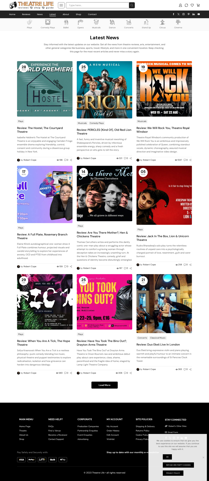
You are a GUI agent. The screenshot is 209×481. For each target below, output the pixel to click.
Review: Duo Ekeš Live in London (158, 344)
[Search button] (132, 5)
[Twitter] (178, 14)
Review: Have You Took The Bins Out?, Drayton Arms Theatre (102, 342)
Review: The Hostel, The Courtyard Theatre (40, 130)
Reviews (26, 14)
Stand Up (146, 27)
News (40, 14)
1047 (179, 160)
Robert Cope (30, 160)
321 (120, 158)
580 (61, 373)
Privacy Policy (173, 473)
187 (120, 268)
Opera (80, 27)
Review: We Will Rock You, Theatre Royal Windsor (163, 130)
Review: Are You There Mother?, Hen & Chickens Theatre (102, 234)
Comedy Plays (48, 27)
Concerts (128, 27)
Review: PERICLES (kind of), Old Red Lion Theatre (104, 131)
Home (12, 14)
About (66, 14)
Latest (52, 14)
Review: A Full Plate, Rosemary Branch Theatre (42, 236)
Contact (92, 14)
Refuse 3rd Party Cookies (178, 465)
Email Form (173, 432)
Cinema (178, 27)
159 (61, 266)
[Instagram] (183, 14)
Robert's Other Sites (177, 426)
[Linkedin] (194, 14)
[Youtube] (199, 14)
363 (180, 369)
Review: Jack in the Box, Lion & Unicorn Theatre (162, 238)
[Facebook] (173, 14)
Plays (29, 27)
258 (180, 264)
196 (61, 160)
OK (167, 457)
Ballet (66, 27)
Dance (112, 27)
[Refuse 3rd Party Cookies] (203, 457)
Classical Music (158, 337)
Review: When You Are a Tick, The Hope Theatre (43, 342)
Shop (78, 14)
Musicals (96, 27)
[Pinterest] (189, 14)
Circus (162, 27)
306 (120, 373)
